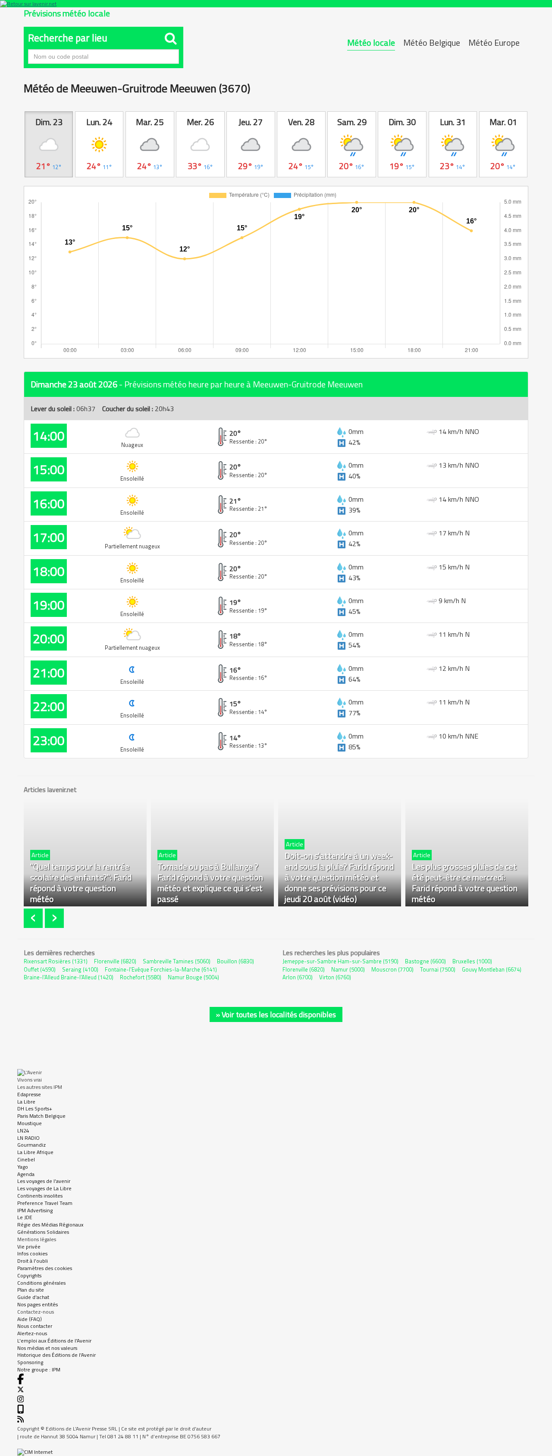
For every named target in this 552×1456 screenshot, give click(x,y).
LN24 (23, 1130)
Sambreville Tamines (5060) (176, 961)
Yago (22, 1167)
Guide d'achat (33, 1297)
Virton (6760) (335, 977)
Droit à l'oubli (32, 1261)
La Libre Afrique (35, 1152)
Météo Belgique (431, 42)
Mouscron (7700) (392, 969)
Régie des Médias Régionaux (50, 1224)
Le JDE (24, 1217)
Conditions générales (41, 1283)
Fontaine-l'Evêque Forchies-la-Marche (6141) (161, 969)
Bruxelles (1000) (472, 961)
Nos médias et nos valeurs (47, 1348)
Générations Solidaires (43, 1232)
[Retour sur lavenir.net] (276, 3)
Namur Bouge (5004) (193, 977)
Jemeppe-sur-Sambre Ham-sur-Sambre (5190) (340, 961)
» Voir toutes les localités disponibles (276, 1014)
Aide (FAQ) (29, 1319)
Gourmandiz (31, 1145)
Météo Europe (494, 42)
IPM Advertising (35, 1210)
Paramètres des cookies (44, 1268)
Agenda (25, 1174)
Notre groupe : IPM (38, 1369)
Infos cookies (32, 1253)
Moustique (29, 1123)
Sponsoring (30, 1362)
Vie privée (29, 1246)
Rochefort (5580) (140, 977)
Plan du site (30, 1290)
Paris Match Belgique (41, 1116)
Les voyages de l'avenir (43, 1181)
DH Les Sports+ (34, 1108)
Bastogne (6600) (425, 961)
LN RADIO (28, 1138)
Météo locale (371, 42)
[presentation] (34, 918)
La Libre (26, 1102)
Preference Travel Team (44, 1203)
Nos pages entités (37, 1304)
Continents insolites (40, 1196)
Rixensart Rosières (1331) (56, 961)
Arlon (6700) (297, 977)
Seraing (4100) (80, 969)
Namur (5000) (348, 969)
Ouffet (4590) (40, 969)
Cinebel (26, 1159)
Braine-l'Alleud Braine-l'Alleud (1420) (68, 977)
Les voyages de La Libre (44, 1188)
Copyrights (29, 1275)
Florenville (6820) (115, 961)
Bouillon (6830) (235, 961)
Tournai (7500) (437, 969)
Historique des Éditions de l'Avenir (56, 1355)
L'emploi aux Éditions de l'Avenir (54, 1341)
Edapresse (29, 1094)
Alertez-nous (32, 1333)
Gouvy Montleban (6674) (491, 969)
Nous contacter (34, 1326)
